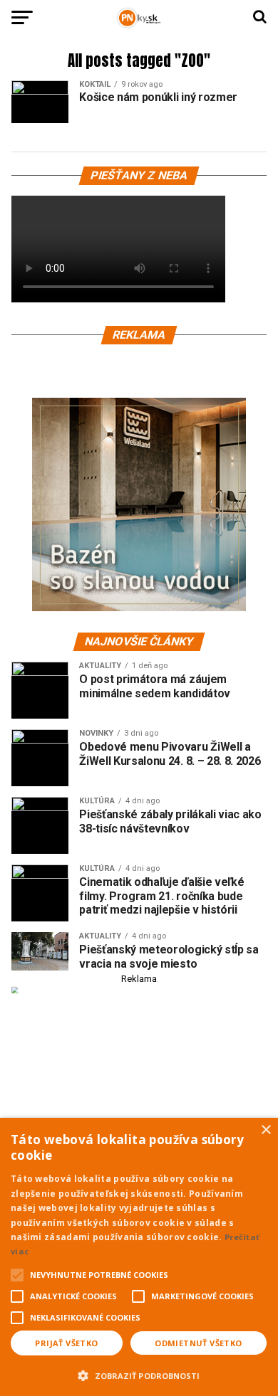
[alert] (139, 1257)
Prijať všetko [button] (66, 1343)
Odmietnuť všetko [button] (198, 1343)
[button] (139, 1374)
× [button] (265, 1130)
